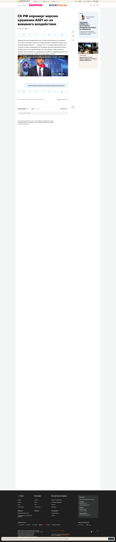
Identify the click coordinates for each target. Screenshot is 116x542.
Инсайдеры (53, 506)
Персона (19, 502)
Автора (37, 108)
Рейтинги (53, 504)
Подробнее (66, 538)
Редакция (20, 510)
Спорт (21, 496)
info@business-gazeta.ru (84, 505)
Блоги (19, 504)
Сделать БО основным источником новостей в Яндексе (46, 85)
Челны (76, 1)
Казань (19, 5)
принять (111, 538)
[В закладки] (73, 36)
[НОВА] (35, 5)
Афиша (19, 499)
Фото (36, 504)
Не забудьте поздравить (56, 502)
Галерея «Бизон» (55, 513)
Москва (85, 1)
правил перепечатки (64, 535)
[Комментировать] (73, 32)
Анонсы (36, 499)
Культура (38, 496)
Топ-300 (53, 515)
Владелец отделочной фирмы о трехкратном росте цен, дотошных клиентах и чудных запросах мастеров (87, 31)
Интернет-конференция (56, 499)
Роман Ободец (89, 16)
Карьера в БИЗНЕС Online (23, 513)
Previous (80, 37)
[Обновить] (73, 106)
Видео (36, 502)
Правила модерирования (23, 123)
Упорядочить (63, 108)
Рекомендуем (82, 55)
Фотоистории (37, 506)
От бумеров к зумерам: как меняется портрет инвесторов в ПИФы (87, 59)
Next (96, 37)
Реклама (37, 510)
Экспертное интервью (59, 496)
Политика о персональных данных (57, 530)
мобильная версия (56, 524)
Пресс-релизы (21, 506)
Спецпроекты (54, 510)
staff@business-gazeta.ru (84, 514)
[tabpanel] (88, 24)
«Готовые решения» (90, 18)
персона (81, 13)
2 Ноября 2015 (21, 28)
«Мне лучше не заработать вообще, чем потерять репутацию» (87, 24)
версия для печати (64, 99)
